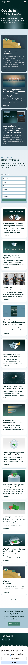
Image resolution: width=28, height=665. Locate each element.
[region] (14, 655)
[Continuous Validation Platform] (25, 645)
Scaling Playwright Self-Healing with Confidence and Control (12, 356)
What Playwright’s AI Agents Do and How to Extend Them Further (12, 258)
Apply (14, 200)
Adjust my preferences (14, 658)
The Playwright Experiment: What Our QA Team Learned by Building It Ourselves (14, 324)
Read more (6, 69)
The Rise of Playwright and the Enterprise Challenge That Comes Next (13, 487)
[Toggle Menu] (25, 2)
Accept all (14, 662)
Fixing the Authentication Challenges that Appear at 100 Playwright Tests (13, 226)
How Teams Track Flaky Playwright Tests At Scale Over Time (13, 388)
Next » (18, 599)
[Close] (26, 648)
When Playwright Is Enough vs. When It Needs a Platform (14, 551)
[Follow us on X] (6, 639)
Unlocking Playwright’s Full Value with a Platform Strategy (13, 455)
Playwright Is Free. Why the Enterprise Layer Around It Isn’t (14, 519)
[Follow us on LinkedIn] (3, 639)
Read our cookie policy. (7, 655)
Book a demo (14, 623)
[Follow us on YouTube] (9, 639)
